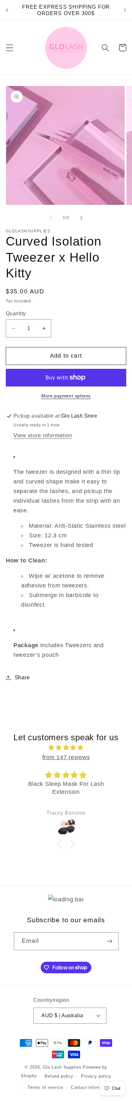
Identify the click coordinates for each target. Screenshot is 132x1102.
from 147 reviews (66, 757)
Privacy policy (96, 1076)
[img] (66, 747)
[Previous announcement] (7, 10)
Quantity (16, 313)
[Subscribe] (109, 941)
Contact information (91, 1087)
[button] (9, 47)
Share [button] (22, 677)
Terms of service (45, 1087)
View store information (42, 435)
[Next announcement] (125, 10)
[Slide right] (81, 218)
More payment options (66, 395)
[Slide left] (51, 218)
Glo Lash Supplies (62, 1067)
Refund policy (59, 1076)
